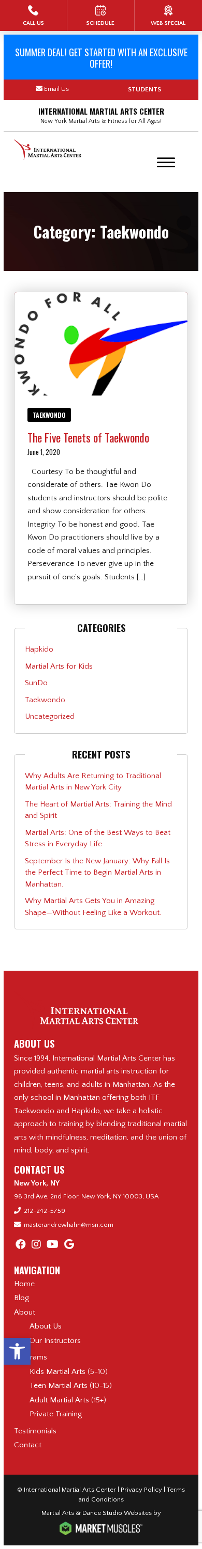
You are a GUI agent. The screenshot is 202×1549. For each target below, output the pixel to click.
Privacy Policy (141, 1489)
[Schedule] (100, 15)
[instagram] (36, 1245)
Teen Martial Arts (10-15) (71, 1385)
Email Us (56, 88)
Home (24, 1283)
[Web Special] (168, 15)
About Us (46, 1326)
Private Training (56, 1414)
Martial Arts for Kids (59, 666)
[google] (69, 1245)
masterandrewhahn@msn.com (68, 1224)
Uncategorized (50, 716)
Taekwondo (49, 414)
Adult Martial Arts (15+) (68, 1400)
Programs (30, 1357)
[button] (17, 1351)
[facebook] (21, 1245)
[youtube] (53, 1245)
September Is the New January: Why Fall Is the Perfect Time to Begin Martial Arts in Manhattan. (97, 873)
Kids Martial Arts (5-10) (69, 1371)
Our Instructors (55, 1340)
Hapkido (39, 649)
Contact (27, 1445)
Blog (21, 1297)
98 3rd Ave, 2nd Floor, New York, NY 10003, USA (86, 1196)
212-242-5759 (44, 1210)
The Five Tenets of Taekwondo (88, 437)
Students (144, 89)
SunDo (36, 682)
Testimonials (35, 1431)
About (24, 1312)
